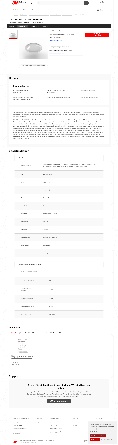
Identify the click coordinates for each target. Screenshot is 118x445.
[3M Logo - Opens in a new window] (22, 3)
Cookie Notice (94, 432)
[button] (106, 439)
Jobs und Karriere (17, 425)
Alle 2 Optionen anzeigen (98, 34)
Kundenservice (76, 423)
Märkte (24, 10)
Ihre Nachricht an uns (61, 401)
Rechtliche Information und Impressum (28, 440)
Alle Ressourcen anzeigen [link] (56, 53)
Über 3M (15, 423)
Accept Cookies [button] (94, 439)
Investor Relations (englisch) (20, 428)
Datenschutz (40, 440)
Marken (32, 10)
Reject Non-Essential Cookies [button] (98, 435)
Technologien (16, 433)
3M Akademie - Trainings (56, 428)
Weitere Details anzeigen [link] (56, 40)
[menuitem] (11, 26)
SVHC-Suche (53, 425)
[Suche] (86, 3)
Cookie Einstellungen (49, 440)
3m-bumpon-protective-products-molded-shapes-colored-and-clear (22, 357)
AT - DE (100, 2)
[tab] (16, 333)
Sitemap (75, 425)
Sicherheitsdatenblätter (55, 423)
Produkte (15, 10)
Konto (101, 10)
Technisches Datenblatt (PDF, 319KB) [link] (61, 50)
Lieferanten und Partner (19, 431)
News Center (38, 423)
